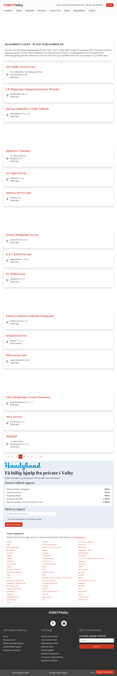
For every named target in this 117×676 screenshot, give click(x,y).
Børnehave (10, 553)
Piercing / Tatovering (49, 580)
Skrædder (81, 586)
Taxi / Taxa (45, 594)
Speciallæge (10, 591)
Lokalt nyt (55, 11)
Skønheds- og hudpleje (14, 589)
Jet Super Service (16, 173)
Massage (81, 575)
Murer (9, 578)
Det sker (42, 11)
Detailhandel (46, 556)
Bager (8, 545)
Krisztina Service (16, 335)
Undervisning (46, 597)
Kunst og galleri (83, 569)
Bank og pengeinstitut (49, 545)
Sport (67, 11)
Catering (45, 553)
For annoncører (9, 640)
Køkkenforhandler (48, 572)
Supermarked (82, 591)
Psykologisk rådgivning (50, 583)
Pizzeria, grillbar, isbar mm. (87, 580)
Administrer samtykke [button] (12, 650)
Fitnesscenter (11, 564)
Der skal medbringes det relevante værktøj (24, 519)
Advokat (9, 542)
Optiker (80, 578)
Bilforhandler (82, 547)
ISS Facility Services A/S (20, 67)
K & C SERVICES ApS (19, 254)
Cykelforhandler (83, 553)
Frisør (44, 567)
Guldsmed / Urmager (13, 569)
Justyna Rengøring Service (22, 235)
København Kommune (50, 653)
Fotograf (9, 567)
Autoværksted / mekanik (86, 542)
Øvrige (9, 602)
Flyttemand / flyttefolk (49, 564)
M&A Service (14, 417)
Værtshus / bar (82, 600)
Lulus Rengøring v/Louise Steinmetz (28, 397)
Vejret (92, 11)
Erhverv (30, 11)
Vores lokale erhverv (49, 640)
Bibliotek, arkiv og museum (51, 547)
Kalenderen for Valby (49, 643)
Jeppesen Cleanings (18, 151)
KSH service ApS (16, 355)
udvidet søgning (78, 537)
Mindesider (79, 11)
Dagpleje (9, 556)
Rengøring (81, 583)
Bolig (19, 11)
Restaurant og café (13, 586)
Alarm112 (8, 11)
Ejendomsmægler (48, 558)
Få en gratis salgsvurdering (52, 657)
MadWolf (11, 436)
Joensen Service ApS (18, 193)
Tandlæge (10, 594)
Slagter (44, 589)
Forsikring (81, 564)
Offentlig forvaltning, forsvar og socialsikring (57, 578)
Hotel (44, 569)
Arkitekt (45, 542)
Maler (44, 575)
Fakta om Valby (47, 647)
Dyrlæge (9, 558)
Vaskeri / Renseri (83, 597)
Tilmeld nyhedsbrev (105, 672)
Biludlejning (11, 550)
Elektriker (10, 561)
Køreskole (81, 572)
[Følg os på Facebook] (53, 623)
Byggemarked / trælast (85, 550)
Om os (5, 636)
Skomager (45, 586)
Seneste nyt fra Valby (49, 636)
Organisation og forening (15, 580)
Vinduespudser (12, 600)
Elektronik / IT (47, 561)
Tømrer (80, 594)
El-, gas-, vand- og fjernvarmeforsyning (90, 558)
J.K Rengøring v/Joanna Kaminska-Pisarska (32, 89)
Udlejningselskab (12, 597)
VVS (43, 600)
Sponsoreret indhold (49, 660)
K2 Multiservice (15, 274)
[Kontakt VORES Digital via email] (64, 623)
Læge (8, 575)
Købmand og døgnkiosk (14, 572)
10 (40, 456)
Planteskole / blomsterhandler (16, 583)
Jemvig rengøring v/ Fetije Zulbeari (27, 109)
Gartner (80, 567)
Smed (80, 589)
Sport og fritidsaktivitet (49, 591)
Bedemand (81, 545)
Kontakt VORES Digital (12, 647)
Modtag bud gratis (13, 524)
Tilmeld (109, 5)
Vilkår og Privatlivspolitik (13, 643)
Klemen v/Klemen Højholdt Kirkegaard (30, 316)
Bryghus (45, 550)
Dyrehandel (82, 556)
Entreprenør (82, 561)
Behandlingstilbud (13, 547)
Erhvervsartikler (47, 650)
